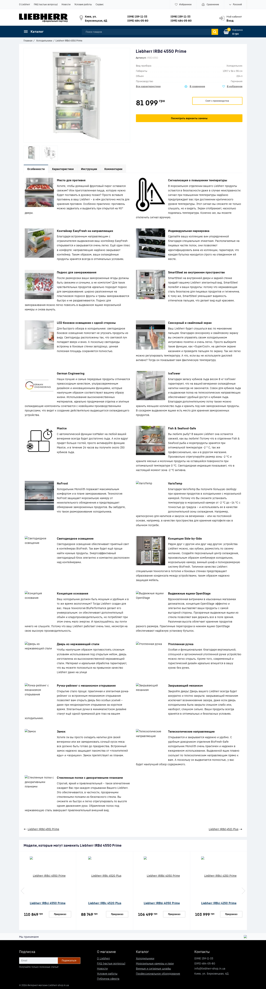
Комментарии (113, 169)
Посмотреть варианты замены (189, 118)
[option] (31, 153)
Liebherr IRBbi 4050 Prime (162, 903)
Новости (66, 4)
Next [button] (243, 891)
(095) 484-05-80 (137, 20)
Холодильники (145, 958)
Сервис (100, 4)
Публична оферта (108, 978)
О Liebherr (24, 4)
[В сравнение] (194, 86)
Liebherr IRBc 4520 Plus (104, 903)
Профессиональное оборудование (158, 973)
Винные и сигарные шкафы (153, 968)
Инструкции (89, 169)
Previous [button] (23, 891)
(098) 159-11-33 (137, 16)
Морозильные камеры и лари (155, 963)
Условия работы (83, 4)
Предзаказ (60, 914)
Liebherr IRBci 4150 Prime (218, 903)
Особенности (36, 169)
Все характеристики (148, 86)
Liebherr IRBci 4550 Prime (47, 903)
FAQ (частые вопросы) (46, 4)
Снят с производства (217, 100)
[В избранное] (232, 86)
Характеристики (63, 169)
